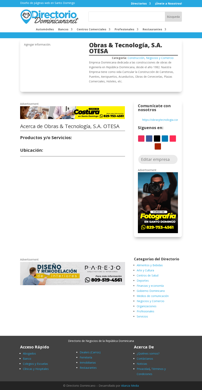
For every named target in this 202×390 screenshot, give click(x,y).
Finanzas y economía (150, 286)
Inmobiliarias (88, 362)
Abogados (29, 353)
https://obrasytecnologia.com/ (161, 119)
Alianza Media (130, 385)
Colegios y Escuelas (35, 364)
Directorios (139, 3)
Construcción (136, 58)
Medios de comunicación (153, 296)
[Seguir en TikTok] (173, 138)
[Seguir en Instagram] (141, 138)
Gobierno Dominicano (151, 291)
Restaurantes (152, 29)
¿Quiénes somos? (148, 353)
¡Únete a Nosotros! (168, 3)
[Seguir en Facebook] (149, 138)
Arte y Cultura (145, 270)
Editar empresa (155, 159)
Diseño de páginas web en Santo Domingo (47, 3)
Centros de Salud (147, 275)
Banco (27, 358)
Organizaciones (146, 306)
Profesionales (124, 29)
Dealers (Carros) (90, 352)
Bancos (63, 29)
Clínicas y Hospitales (36, 369)
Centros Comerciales (91, 29)
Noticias (142, 364)
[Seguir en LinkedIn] (165, 138)
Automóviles (45, 29)
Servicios (142, 316)
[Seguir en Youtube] (158, 146)
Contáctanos (145, 358)
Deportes (143, 280)
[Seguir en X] (157, 138)
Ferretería (86, 357)
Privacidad (143, 369)
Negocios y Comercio (160, 58)
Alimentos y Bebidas (150, 265)
